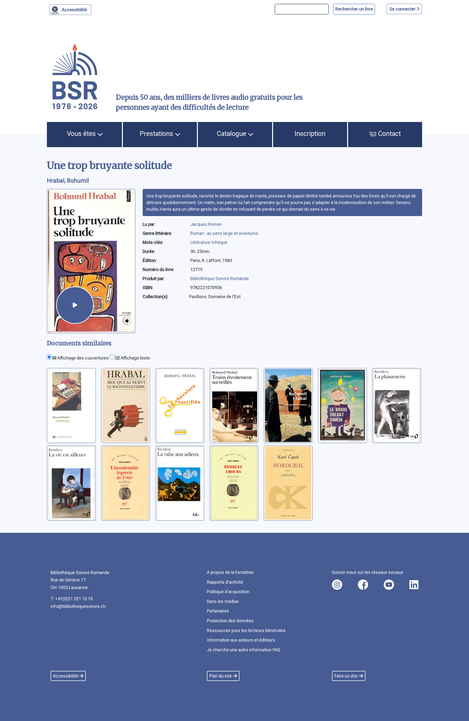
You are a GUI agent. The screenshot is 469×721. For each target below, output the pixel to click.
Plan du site (220, 675)
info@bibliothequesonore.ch (78, 606)
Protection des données (230, 620)
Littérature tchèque (208, 242)
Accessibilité (74, 9)
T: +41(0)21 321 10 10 (72, 598)
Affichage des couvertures (82, 357)
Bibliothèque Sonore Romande (219, 278)
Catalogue (232, 134)
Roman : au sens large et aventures (224, 233)
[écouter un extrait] (75, 305)
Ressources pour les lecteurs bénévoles (246, 630)
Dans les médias (223, 601)
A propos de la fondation (230, 572)
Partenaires (218, 610)
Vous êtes (82, 134)
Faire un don (346, 675)
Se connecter (402, 8)
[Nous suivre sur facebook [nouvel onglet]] (363, 584)
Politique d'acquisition (228, 591)
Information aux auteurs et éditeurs (241, 640)
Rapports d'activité (225, 582)
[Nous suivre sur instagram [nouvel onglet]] (337, 584)
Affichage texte (135, 357)
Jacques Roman (206, 224)
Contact (388, 134)
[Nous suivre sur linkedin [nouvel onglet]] (413, 584)
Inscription (310, 134)
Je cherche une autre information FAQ (243, 649)
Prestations (157, 134)
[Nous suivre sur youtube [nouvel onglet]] (389, 584)
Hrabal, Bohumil (68, 180)
